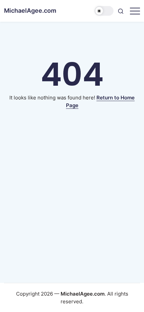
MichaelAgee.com (30, 10)
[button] (104, 11)
